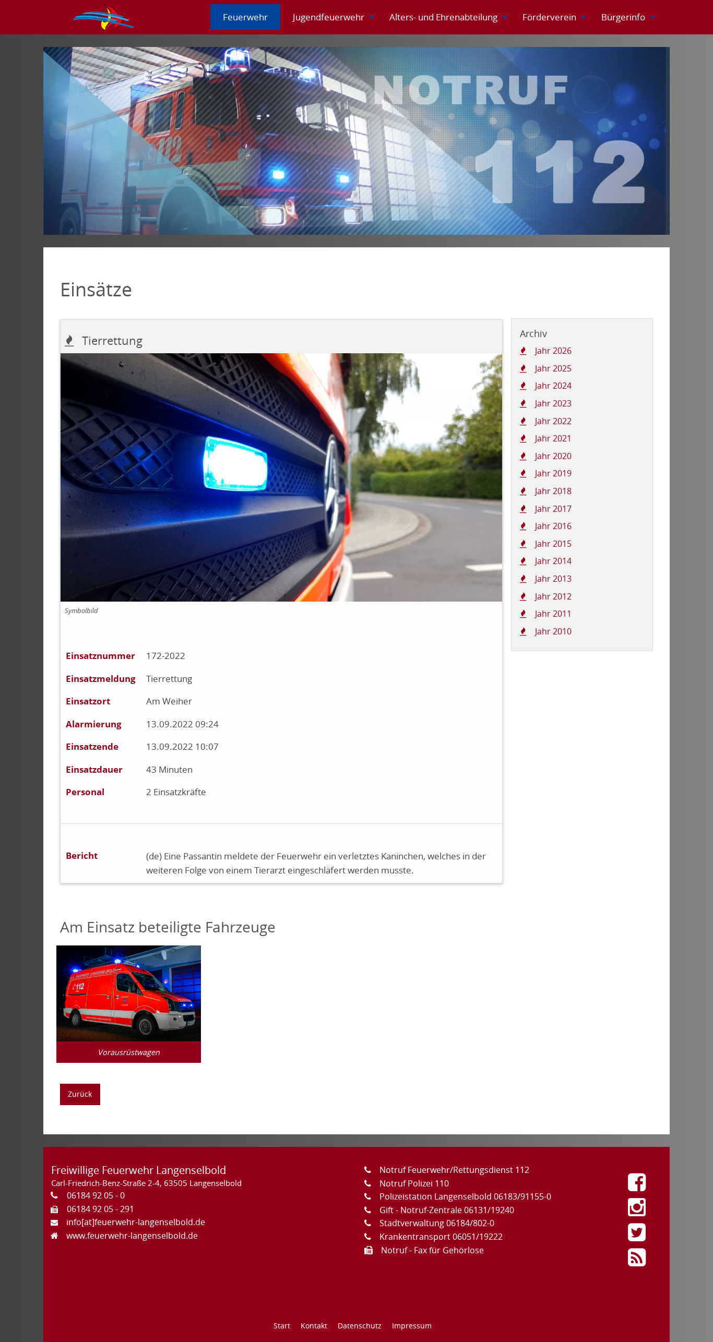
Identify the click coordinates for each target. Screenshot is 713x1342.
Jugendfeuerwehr (328, 17)
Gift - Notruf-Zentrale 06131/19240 (446, 1210)
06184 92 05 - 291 (100, 1209)
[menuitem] (104, 17)
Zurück (80, 1094)
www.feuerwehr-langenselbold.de (132, 1235)
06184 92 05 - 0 (96, 1195)
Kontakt (314, 1326)
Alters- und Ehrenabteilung (443, 17)
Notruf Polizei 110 (414, 1183)
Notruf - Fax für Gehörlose (432, 1250)
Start (282, 1326)
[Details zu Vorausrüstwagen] (128, 993)
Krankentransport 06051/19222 (441, 1236)
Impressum (412, 1326)
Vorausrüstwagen (129, 1052)
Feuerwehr (245, 17)
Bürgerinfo (623, 17)
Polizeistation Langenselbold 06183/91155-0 (465, 1196)
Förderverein (549, 17)
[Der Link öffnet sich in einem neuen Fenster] (639, 1186)
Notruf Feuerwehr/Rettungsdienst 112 (454, 1170)
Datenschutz (360, 1326)
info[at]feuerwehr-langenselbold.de (135, 1222)
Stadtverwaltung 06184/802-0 (436, 1223)
